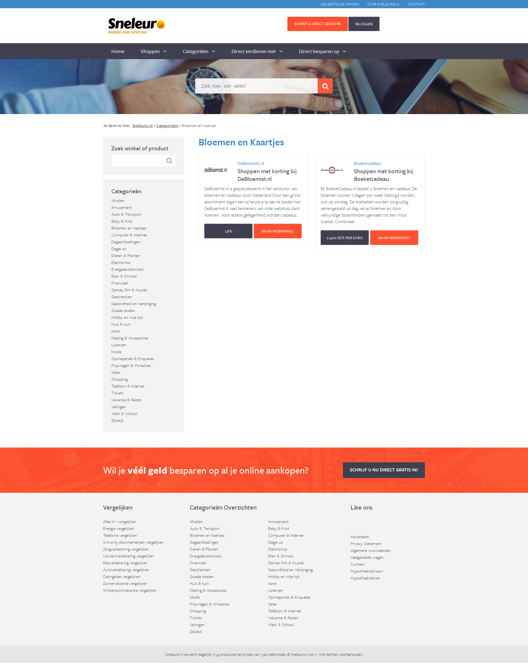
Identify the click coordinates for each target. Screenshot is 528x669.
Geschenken (121, 297)
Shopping (119, 379)
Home (117, 51)
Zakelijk (117, 420)
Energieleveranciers (127, 269)
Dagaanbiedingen (125, 242)
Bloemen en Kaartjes (128, 228)
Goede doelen (123, 310)
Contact (416, 4)
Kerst (115, 331)
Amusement (121, 207)
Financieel (119, 283)
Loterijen (118, 345)
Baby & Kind (121, 221)
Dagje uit (118, 248)
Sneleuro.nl (174, 654)
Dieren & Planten (125, 255)
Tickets (117, 393)
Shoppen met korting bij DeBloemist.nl (267, 171)
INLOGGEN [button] (364, 24)
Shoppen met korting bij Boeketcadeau (383, 171)
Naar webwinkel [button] (278, 231)
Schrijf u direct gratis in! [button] (317, 23)
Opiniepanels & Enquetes (132, 358)
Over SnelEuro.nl (383, 4)
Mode (116, 352)
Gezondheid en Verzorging (133, 303)
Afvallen (118, 200)
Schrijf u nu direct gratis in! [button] (384, 469)
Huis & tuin (120, 324)
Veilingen (118, 406)
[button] (228, 231)
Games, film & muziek (129, 290)
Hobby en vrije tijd (126, 317)
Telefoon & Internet (127, 386)
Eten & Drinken (124, 276)
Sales (115, 372)
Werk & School (124, 413)
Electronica (120, 262)
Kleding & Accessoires (129, 338)
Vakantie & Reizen (126, 400)
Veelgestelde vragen (339, 4)
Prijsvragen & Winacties (131, 365)
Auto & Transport (126, 214)
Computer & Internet (129, 235)
